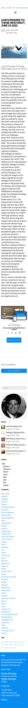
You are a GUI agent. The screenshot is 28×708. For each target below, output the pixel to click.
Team (3, 606)
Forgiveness (6, 531)
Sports (3, 601)
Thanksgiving (6, 620)
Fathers (4, 529)
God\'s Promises (7, 537)
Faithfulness (6, 523)
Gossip (3, 542)
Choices (4, 502)
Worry (4, 633)
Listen (3, 553)
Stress (3, 604)
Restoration (5, 590)
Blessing (4, 499)
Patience (4, 566)
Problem (4, 580)
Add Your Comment (14, 371)
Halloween (6, 644)
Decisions (5, 510)
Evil (21, 642)
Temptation (5, 612)
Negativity (5, 563)
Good (2, 644)
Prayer (4, 574)
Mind (3, 558)
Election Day (6, 515)
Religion (4, 585)
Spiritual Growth (8, 598)
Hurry (3, 545)
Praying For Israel (8, 577)
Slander (4, 596)
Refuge (4, 582)
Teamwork (5, 609)
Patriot (22, 644)
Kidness (10, 644)
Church (4, 504)
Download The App (14, 340)
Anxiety (2, 642)
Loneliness (5, 555)
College (11, 642)
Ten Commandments (9, 614)
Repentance (5, 588)
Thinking (5, 622)
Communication (7, 507)
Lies (2, 550)
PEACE (3, 569)
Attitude (4, 496)
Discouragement (7, 512)
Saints (3, 593)
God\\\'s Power (6, 539)
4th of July (5, 494)
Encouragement (7, 518)
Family (4, 526)
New (19, 644)
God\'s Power (6, 534)
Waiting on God (7, 631)
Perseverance (6, 571)
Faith (3, 521)
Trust (3, 625)
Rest (10, 647)
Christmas (7, 642)
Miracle (4, 561)
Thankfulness (6, 617)
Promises (6, 647)
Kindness (5, 547)
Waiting (4, 628)
